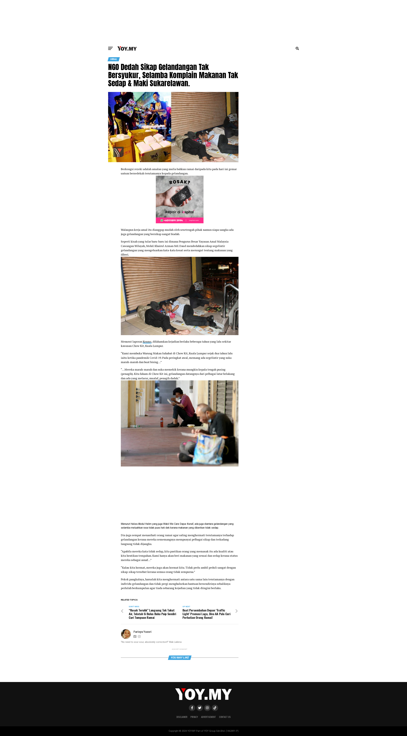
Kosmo (147, 341)
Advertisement (208, 717)
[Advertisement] (203, 22)
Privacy (194, 717)
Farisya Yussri (143, 631)
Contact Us (225, 717)
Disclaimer (181, 717)
